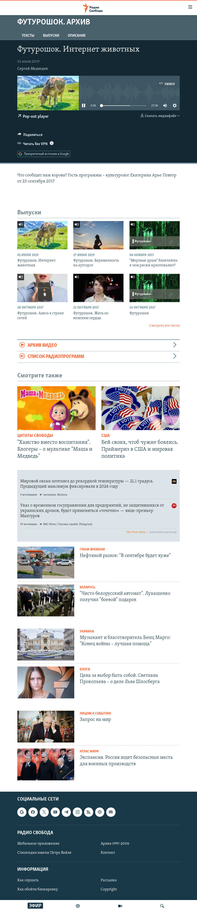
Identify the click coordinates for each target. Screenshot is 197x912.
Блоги (85, 669)
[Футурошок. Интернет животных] (42, 235)
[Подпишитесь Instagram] (77, 812)
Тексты (28, 36)
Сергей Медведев (32, 69)
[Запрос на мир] (45, 726)
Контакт (108, 853)
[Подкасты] (99, 812)
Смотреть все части (164, 325)
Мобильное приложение (38, 844)
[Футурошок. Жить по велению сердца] (98, 288)
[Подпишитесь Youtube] (55, 812)
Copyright (109, 890)
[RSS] (88, 812)
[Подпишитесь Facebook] (32, 812)
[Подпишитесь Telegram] (66, 812)
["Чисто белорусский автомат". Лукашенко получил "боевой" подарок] (45, 600)
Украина (87, 631)
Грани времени (92, 549)
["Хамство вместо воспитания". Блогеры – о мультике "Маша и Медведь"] (56, 408)
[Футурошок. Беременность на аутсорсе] (98, 235)
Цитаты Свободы (35, 436)
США (105, 436)
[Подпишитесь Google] (21, 812)
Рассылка (109, 881)
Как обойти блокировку (37, 890)
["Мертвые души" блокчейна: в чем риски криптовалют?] (154, 235)
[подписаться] (110, 812)
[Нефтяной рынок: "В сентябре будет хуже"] (45, 563)
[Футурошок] (154, 288)
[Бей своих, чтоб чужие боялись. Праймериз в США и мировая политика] (140, 408)
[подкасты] (78, 906)
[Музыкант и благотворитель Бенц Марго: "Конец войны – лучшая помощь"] (45, 645)
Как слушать (27, 881)
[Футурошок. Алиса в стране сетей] (42, 288)
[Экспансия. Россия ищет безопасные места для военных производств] (45, 764)
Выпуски (51, 36)
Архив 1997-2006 (115, 844)
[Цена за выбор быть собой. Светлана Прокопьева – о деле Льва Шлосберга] (45, 682)
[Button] (30, 135)
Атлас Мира (89, 751)
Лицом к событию (95, 713)
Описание (77, 36)
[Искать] (162, 906)
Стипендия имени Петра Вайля (44, 853)
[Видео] (120, 906)
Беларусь (87, 587)
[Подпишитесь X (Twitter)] (44, 812)
